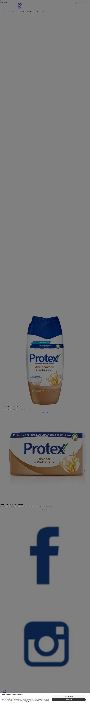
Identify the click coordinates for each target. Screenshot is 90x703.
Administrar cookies (68, 696)
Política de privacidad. (27, 701)
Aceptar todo (69, 699)
